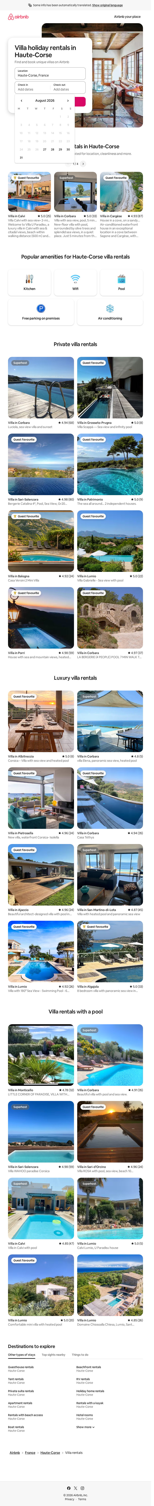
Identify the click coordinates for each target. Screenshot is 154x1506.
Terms (82, 1499)
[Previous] (68, 164)
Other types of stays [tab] (21, 1355)
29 (60, 149)
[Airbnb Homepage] (18, 16)
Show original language (107, 5)
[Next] (83, 164)
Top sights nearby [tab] (53, 1355)
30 (68, 149)
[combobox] (50, 75)
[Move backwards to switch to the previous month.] (21, 101)
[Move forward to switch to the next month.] (68, 101)
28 (52, 149)
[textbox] (32, 89)
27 (44, 149)
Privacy (69, 1499)
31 (21, 157)
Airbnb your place (127, 17)
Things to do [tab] (80, 1355)
